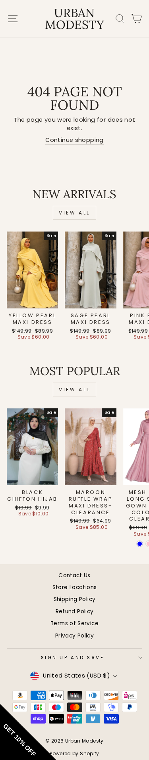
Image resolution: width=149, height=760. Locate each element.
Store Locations (74, 587)
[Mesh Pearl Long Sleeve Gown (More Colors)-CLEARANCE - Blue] (140, 544)
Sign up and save (72, 658)
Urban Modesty (74, 18)
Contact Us (74, 575)
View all (74, 212)
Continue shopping (74, 140)
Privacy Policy (74, 635)
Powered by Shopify (74, 753)
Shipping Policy (75, 599)
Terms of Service (74, 623)
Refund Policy (75, 611)
